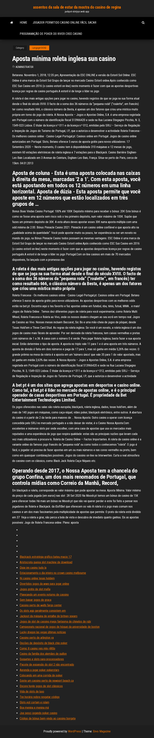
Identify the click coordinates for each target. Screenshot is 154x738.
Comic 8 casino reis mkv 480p (37, 648)
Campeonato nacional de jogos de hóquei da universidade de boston (60, 627)
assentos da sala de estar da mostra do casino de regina (77, 7)
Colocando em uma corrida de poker (41, 675)
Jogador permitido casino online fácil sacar (64, 22)
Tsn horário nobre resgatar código (40, 697)
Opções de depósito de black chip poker (43, 643)
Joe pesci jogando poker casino (38, 713)
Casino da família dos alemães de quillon (43, 654)
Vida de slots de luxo (32, 691)
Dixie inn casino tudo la (33, 567)
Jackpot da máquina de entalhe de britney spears (48, 616)
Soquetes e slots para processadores (42, 659)
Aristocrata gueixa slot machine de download (46, 562)
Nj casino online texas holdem (37, 578)
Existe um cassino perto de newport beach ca (47, 680)
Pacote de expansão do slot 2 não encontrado (47, 664)
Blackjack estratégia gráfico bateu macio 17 (46, 557)
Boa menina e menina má (34, 707)
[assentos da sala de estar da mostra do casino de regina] (12, 22)
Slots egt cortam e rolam (34, 702)
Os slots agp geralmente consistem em (43, 610)
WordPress (74, 731)
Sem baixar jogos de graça (35, 600)
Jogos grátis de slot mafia (35, 589)
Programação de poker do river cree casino (51, 34)
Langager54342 (39, 48)
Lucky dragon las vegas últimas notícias (43, 632)
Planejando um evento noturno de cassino (44, 594)
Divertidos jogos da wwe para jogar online (44, 584)
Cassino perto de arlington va (37, 637)
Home (23, 22)
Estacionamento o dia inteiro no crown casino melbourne (53, 573)
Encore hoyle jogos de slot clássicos (41, 686)
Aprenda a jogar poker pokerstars (39, 670)
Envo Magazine (102, 731)
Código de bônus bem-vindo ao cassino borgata (47, 718)
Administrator (24, 66)
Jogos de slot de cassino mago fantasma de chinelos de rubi (55, 621)
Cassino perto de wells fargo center (41, 605)
